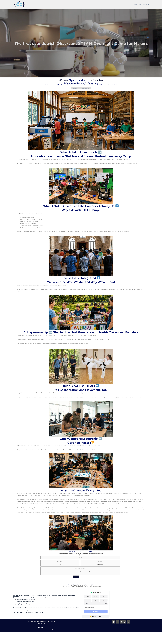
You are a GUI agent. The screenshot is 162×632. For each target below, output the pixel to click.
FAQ (140, 4)
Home (135, 4)
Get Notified (146, 4)
